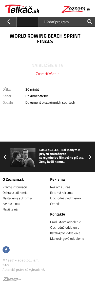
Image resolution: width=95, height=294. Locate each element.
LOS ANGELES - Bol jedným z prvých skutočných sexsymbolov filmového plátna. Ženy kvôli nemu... (61, 156)
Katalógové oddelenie (65, 232)
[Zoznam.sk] (12, 279)
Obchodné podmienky (65, 198)
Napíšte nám (11, 209)
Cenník (55, 203)
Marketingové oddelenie (67, 238)
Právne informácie (15, 187)
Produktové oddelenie (65, 221)
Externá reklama (61, 192)
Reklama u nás (60, 187)
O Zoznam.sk (13, 179)
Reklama (57, 179)
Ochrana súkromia (15, 192)
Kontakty (57, 214)
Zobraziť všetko (47, 73)
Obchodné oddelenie (64, 227)
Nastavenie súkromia (17, 198)
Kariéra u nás (11, 203)
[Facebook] (6, 250)
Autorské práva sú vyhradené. (24, 269)
